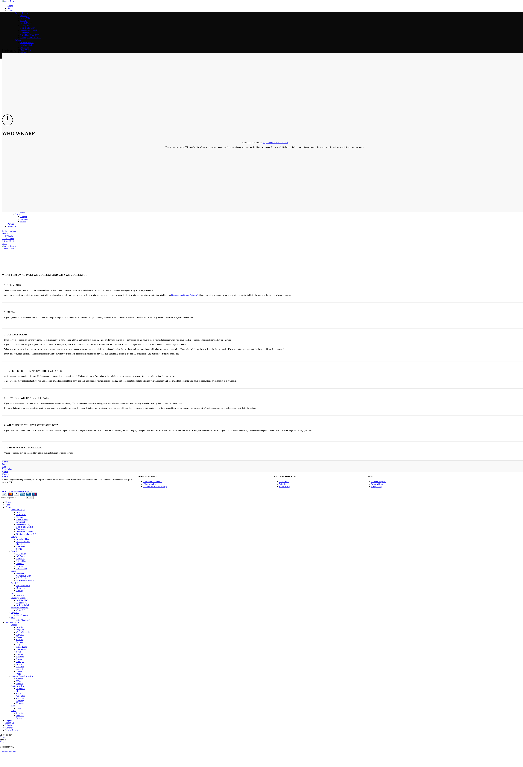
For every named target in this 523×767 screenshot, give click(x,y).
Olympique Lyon (23, 576)
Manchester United (28, 30)
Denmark (20, 666)
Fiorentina (20, 558)
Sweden (19, 654)
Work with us (377, 484)
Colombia (20, 696)
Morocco (20, 715)
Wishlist (282, 484)
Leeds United (26, 23)
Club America (22, 615)
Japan (18, 708)
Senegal (19, 713)
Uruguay (20, 703)
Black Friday (284, 486)
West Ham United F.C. (30, 35)
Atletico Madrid (27, 45)
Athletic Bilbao (27, 42)
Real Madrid (21, 546)
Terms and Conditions (152, 481)
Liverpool (24, 25)
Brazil (19, 691)
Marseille (20, 573)
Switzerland (21, 649)
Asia (13, 706)
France (19, 637)
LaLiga (18, 40)
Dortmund (20, 588)
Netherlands (21, 647)
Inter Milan (21, 561)
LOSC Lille (21, 578)
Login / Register (12, 730)
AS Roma (20, 556)
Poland (19, 659)
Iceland (19, 669)
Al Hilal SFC (22, 600)
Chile (18, 693)
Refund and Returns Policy (155, 486)
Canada (19, 679)
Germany (20, 642)
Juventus (20, 563)
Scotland (20, 657)
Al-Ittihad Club (22, 605)
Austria (19, 627)
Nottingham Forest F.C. (30, 37)
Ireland (19, 671)
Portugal (20, 661)
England (20, 634)
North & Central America (22, 676)
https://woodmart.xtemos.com (275, 142)
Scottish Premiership (19, 607)
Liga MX (15, 612)
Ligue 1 (14, 571)
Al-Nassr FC (21, 603)
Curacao (20, 698)
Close (2, 737)
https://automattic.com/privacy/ (184, 295)
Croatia (19, 639)
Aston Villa (25, 18)
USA (18, 681)
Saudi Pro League (18, 598)
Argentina (20, 688)
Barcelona (24, 47)
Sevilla (19, 549)
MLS (13, 617)
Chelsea (23, 20)
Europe (14, 625)
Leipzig (19, 590)
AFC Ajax (20, 595)
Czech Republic (23, 632)
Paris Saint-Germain (25, 581)
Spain (18, 652)
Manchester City (27, 28)
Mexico (19, 683)
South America (17, 686)
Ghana (19, 718)
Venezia (19, 566)
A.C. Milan (21, 554)
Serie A (14, 551)
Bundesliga (16, 583)
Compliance (376, 486)
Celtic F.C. (21, 610)
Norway (19, 664)
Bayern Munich (23, 585)
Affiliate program (378, 481)
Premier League (22, 13)
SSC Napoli (21, 568)
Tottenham (25, 33)
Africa (13, 710)
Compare (9, 728)
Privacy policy (149, 484)
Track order (284, 481)
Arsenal (23, 15)
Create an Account (8, 751)
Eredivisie (15, 593)
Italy (18, 644)
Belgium (20, 630)
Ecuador (20, 701)
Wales (19, 674)
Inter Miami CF (23, 620)
